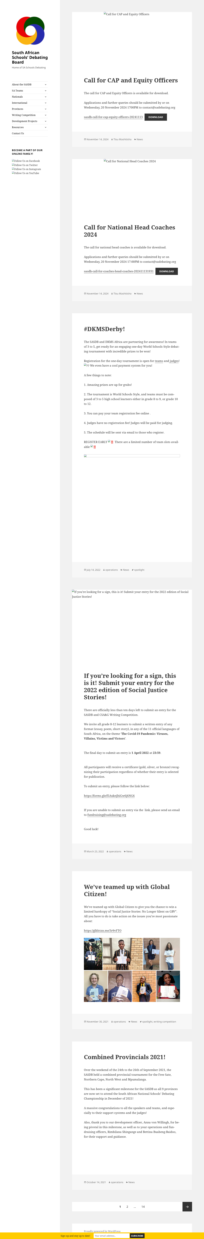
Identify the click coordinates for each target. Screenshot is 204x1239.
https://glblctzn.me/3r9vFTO (102, 930)
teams (159, 361)
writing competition (165, 1021)
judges (174, 361)
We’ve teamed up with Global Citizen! (127, 890)
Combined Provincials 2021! (125, 1057)
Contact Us (18, 133)
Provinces (17, 109)
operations (111, 569)
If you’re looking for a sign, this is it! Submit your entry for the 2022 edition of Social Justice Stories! (130, 686)
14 (144, 1207)
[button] (87, 1147)
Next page (187, 1206)
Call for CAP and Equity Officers (131, 80)
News (140, 139)
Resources (18, 127)
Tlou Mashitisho (122, 139)
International (19, 102)
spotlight (139, 569)
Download (155, 117)
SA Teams (17, 90)
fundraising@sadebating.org (106, 815)
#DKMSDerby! (104, 329)
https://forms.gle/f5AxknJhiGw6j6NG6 (109, 796)
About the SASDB (21, 84)
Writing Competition (24, 115)
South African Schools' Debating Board (30, 57)
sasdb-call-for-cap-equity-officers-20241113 (113, 117)
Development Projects (24, 121)
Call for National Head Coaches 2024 (129, 230)
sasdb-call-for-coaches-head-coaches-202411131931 (119, 271)
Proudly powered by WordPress (102, 1231)
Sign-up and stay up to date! (75, 1235)
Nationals (17, 96)
